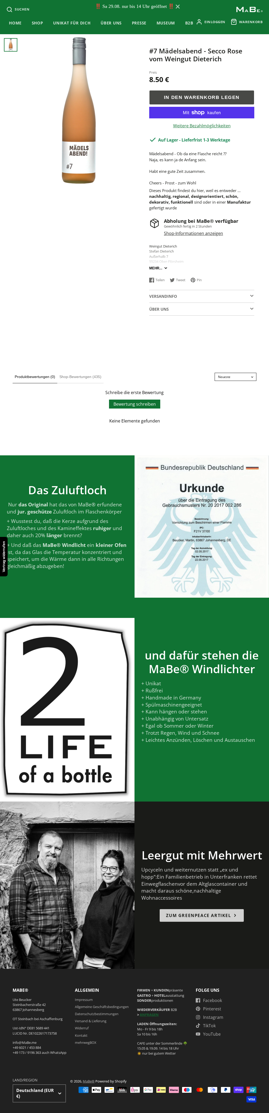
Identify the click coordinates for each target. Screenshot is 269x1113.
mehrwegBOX (85, 1042)
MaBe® (89, 1081)
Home (15, 23)
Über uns (111, 23)
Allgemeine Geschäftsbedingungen (102, 1006)
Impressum (84, 999)
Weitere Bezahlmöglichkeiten (202, 126)
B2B (189, 23)
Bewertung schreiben (134, 404)
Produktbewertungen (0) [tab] (35, 377)
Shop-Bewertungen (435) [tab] (80, 377)
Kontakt (81, 1035)
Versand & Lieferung (90, 1021)
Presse (139, 23)
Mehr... (155, 268)
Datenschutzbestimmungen (96, 1013)
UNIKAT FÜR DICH (72, 23)
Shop (37, 23)
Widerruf (82, 1028)
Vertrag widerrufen (4, 556)
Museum (166, 23)
